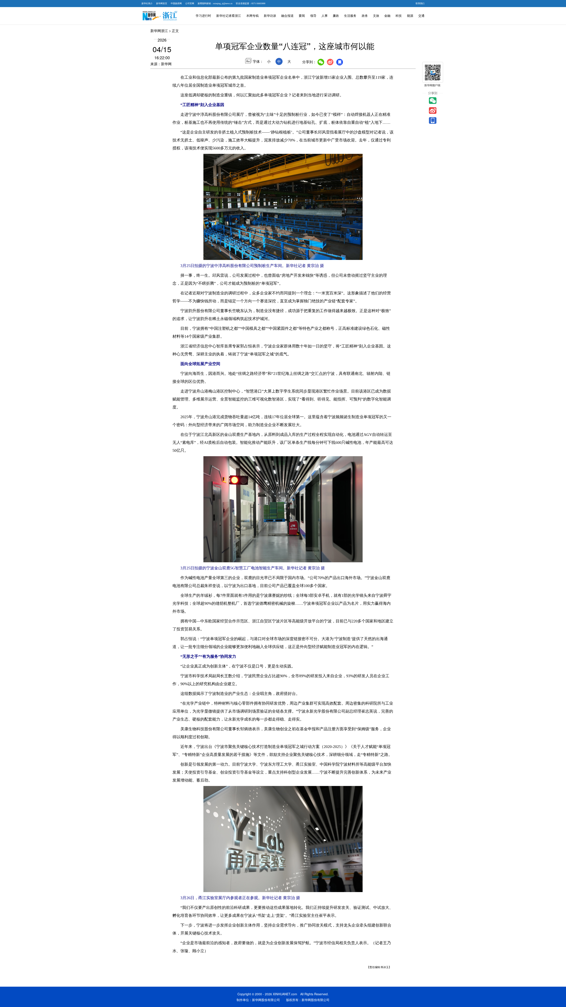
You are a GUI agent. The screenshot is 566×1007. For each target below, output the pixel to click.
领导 (313, 15)
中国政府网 (176, 3)
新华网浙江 (159, 30)
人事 (324, 15)
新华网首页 (161, 3)
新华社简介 (147, 3)
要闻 (302, 15)
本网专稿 (252, 15)
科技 (399, 15)
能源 (410, 15)
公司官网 (189, 3)
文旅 (376, 15)
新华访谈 (270, 15)
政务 (365, 15)
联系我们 (420, 3)
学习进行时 (203, 15)
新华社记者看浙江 (228, 15)
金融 (387, 15)
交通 (421, 15)
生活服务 (350, 15)
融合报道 (287, 15)
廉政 (336, 15)
